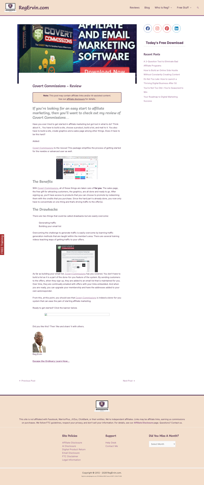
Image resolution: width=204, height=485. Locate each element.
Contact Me (111, 446)
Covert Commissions (43, 148)
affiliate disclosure (76, 99)
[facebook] (148, 28)
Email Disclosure (71, 452)
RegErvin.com (34, 8)
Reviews (134, 7)
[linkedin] (177, 28)
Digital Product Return (73, 449)
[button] (198, 7)
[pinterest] (167, 28)
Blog (147, 7)
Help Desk (110, 442)
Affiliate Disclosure (143, 422)
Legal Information (71, 459)
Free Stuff (183, 7)
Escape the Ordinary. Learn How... (51, 361)
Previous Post (27, 380)
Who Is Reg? (162, 7)
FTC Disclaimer (70, 456)
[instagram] (158, 28)
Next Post (129, 380)
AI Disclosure (69, 446)
